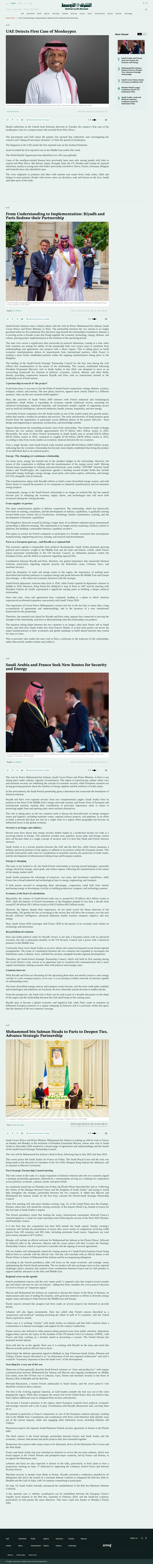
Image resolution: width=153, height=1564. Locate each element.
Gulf (22, 14)
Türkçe (20, 3)
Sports (90, 14)
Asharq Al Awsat (13, 111)
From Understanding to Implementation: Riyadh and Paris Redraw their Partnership (55, 216)
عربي (7, 3)
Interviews (55, 14)
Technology (128, 14)
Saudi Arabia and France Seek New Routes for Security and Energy (131, 60)
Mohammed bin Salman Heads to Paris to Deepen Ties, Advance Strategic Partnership (57, 1034)
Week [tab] (144, 34)
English (13, 3)
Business (74, 14)
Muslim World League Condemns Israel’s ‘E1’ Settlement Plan (130, 90)
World (39, 14)
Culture (82, 14)
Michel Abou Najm (18, 1125)
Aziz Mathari (17, 311)
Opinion (47, 14)
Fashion (110, 14)
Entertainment (100, 14)
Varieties (65, 14)
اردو (25, 3)
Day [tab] (140, 34)
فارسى (30, 3)
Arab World (30, 14)
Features (119, 14)
